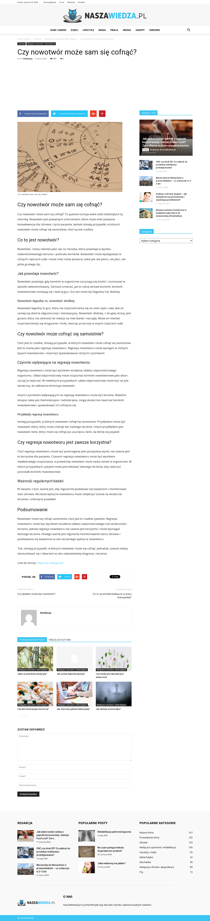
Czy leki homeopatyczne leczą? (33, 709)
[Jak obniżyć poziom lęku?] (114, 694)
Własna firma (146, 832)
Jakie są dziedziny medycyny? (32, 674)
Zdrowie (154, 30)
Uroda (127, 30)
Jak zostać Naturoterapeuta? (71, 674)
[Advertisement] (105, 86)
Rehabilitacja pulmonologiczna (114, 831)
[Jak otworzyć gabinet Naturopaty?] (74, 694)
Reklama (71, 2)
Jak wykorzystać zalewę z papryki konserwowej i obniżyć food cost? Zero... (52, 835)
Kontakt (81, 2)
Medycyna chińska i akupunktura (156, 867)
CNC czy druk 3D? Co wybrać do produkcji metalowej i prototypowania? (171, 164)
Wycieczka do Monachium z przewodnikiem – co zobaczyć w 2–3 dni (174, 181)
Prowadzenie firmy (149, 837)
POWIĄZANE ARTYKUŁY (32, 639)
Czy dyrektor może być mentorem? (36, 593)
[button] (189, 30)
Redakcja (27, 58)
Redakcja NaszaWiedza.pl (163, 149)
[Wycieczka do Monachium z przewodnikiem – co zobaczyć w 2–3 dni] (146, 181)
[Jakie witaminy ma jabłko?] (86, 867)
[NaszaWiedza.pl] (105, 16)
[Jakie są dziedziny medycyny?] (35, 659)
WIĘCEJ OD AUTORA (60, 639)
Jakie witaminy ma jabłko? (111, 863)
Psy (141, 872)
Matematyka (146, 857)
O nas (61, 2)
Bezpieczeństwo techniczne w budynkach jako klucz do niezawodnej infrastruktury (171, 213)
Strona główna (50, 2)
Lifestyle (88, 30)
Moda (102, 30)
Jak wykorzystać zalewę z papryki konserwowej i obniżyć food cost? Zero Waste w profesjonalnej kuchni (165, 142)
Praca (114, 30)
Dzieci (74, 30)
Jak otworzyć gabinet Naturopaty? (73, 709)
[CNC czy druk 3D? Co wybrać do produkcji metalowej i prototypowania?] (146, 165)
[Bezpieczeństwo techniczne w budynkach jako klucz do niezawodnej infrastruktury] (146, 213)
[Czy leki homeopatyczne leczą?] (35, 694)
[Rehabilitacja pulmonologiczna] (86, 836)
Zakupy (140, 30)
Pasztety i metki (147, 852)
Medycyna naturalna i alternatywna (41, 44)
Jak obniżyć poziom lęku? (108, 709)
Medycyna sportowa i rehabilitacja (157, 847)
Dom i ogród (58, 30)
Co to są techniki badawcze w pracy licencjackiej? (112, 595)
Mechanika (145, 862)
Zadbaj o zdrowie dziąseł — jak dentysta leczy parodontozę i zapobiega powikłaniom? (171, 197)
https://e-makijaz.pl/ (50, 563)
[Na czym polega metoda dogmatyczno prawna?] (86, 851)
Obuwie (143, 842)
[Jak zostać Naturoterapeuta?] (74, 659)
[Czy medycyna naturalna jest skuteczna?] (114, 659)
